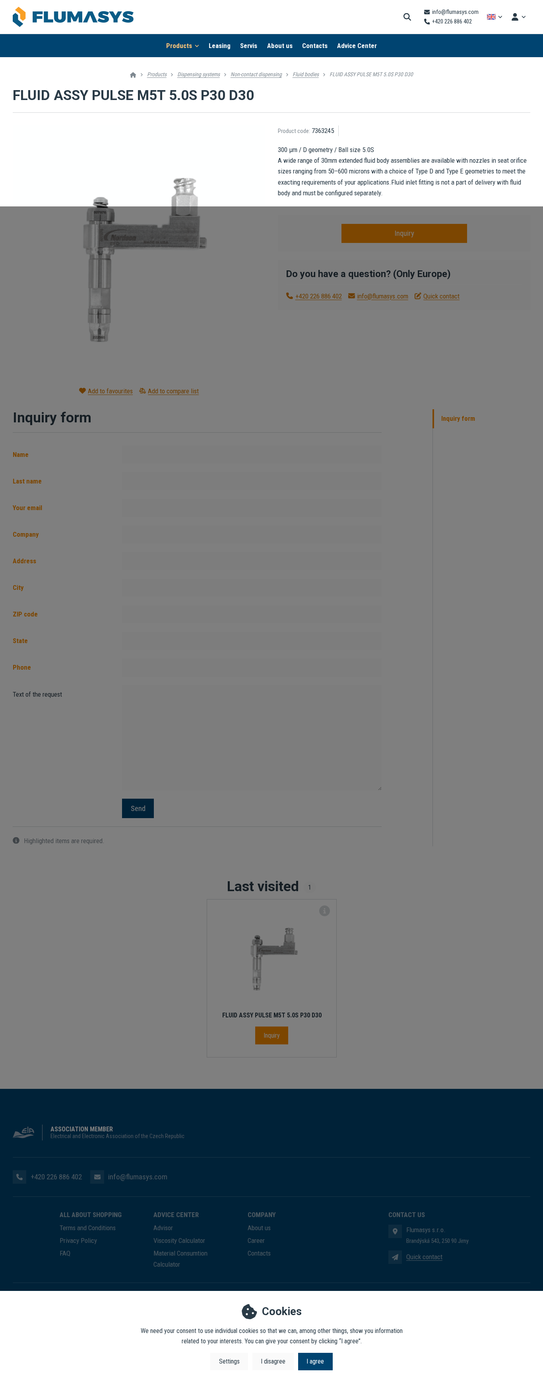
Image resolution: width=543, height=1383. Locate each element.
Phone (22, 667)
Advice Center (357, 46)
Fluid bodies (306, 74)
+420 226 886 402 (318, 296)
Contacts (315, 46)
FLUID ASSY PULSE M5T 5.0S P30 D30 (272, 1015)
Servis (248, 46)
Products (179, 46)
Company (26, 534)
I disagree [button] (273, 1361)
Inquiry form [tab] (458, 418)
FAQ (65, 1253)
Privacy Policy (78, 1240)
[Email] (97, 1177)
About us (280, 46)
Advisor (163, 1228)
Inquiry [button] (404, 233)
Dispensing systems (198, 74)
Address (24, 561)
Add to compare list (173, 391)
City (18, 587)
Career (256, 1240)
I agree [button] (315, 1361)
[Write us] (395, 1257)
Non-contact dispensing (256, 74)
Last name (27, 481)
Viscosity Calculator (179, 1240)
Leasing (220, 46)
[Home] (73, 17)
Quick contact (441, 296)
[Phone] (19, 1177)
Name (21, 454)
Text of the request (37, 694)
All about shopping (91, 1215)
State (20, 641)
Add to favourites (110, 391)
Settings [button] (229, 1361)
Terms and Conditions (88, 1228)
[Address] (395, 1231)
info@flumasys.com (382, 296)
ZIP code (25, 614)
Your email (27, 508)
